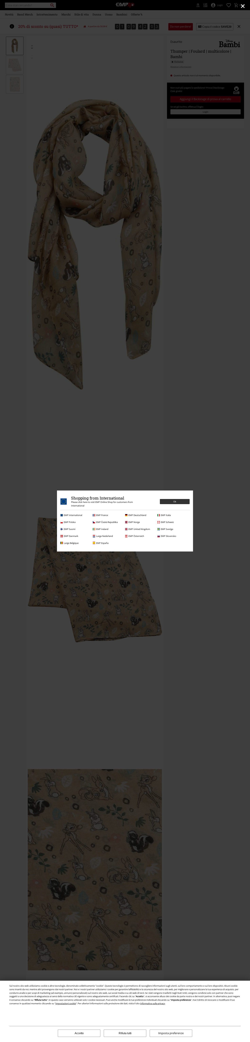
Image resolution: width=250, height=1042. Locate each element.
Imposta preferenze (171, 1033)
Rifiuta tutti (125, 1033)
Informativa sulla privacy (152, 1003)
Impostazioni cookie (65, 1003)
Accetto (79, 1033)
